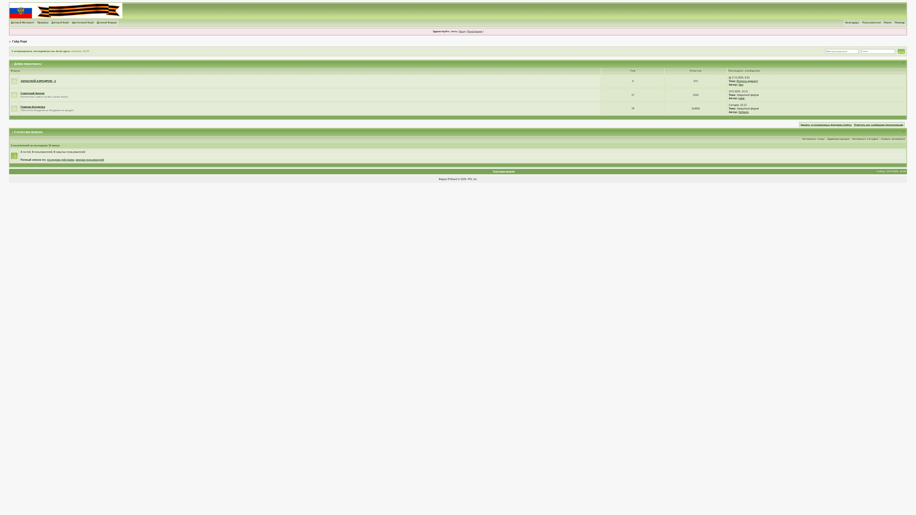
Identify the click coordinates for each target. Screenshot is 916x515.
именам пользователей (90, 159)
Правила (43, 22)
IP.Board (452, 179)
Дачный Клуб (60, 22)
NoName (744, 112)
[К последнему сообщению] (730, 77)
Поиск (888, 22)
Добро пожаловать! (28, 64)
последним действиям (60, 159)
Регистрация (474, 31)
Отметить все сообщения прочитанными (878, 125)
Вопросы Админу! (747, 81)
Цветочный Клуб (83, 22)
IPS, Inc (472, 179)
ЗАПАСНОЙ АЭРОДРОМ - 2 (38, 81)
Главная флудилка (33, 106)
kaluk (742, 98)
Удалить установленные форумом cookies (826, 125)
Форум (443, 179)
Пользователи (871, 22)
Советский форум (32, 93)
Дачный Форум (107, 22)
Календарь (852, 22)
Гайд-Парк (19, 41)
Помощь (900, 22)
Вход (462, 31)
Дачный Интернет (22, 22)
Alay (741, 84)
